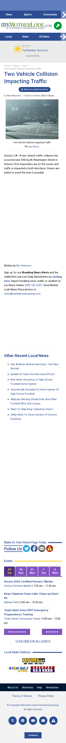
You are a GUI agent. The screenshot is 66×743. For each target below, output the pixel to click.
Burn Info (43, 50)
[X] (12, 720)
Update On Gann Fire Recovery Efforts (33, 374)
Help (39, 687)
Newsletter (52, 687)
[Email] (43, 720)
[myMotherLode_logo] (26, 25)
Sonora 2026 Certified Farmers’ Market (28, 581)
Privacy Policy (46, 696)
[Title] (53, 720)
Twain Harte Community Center (22, 618)
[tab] (9, 571)
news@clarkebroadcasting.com (22, 293)
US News (44, 36)
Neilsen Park (11, 602)
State (25, 36)
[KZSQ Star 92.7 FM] (17, 668)
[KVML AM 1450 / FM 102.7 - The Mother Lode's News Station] (33, 660)
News (9, 14)
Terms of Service (22, 696)
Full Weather (29, 50)
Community (50, 14)
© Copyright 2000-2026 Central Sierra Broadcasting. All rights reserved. (33, 707)
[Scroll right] (63, 15)
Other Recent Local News (26, 355)
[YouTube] (33, 720)
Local (8, 36)
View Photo (33, 146)
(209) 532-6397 (33, 285)
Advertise (27, 687)
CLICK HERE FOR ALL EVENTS (33, 641)
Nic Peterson (23, 265)
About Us (12, 687)
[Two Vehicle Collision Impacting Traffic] (32, 138)
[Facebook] (23, 720)
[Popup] (58, 26)
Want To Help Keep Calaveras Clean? (32, 409)
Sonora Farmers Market (18, 585)
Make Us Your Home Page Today (25, 542)
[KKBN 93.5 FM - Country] (42, 668)
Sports (28, 14)
